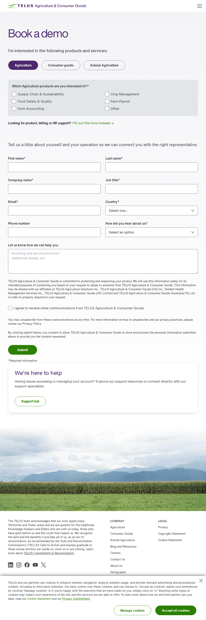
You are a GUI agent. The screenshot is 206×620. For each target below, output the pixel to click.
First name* (17, 158)
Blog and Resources (123, 546)
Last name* (114, 158)
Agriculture (23, 65)
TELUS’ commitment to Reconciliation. (49, 553)
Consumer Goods (121, 533)
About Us (116, 566)
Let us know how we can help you (33, 245)
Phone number (19, 223)
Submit (22, 349)
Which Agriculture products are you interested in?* (50, 86)
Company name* (20, 180)
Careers (115, 553)
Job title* (112, 180)
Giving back (118, 572)
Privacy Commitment (76, 599)
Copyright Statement (171, 533)
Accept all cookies (176, 610)
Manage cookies (132, 610)
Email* (13, 201)
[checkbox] (38, 94)
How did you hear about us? (126, 223)
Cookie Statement (39, 599)
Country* (112, 201)
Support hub (30, 401)
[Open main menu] (199, 6)
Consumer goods (61, 65)
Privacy (163, 527)
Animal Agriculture (104, 65)
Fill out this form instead (91, 123)
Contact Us (117, 559)
